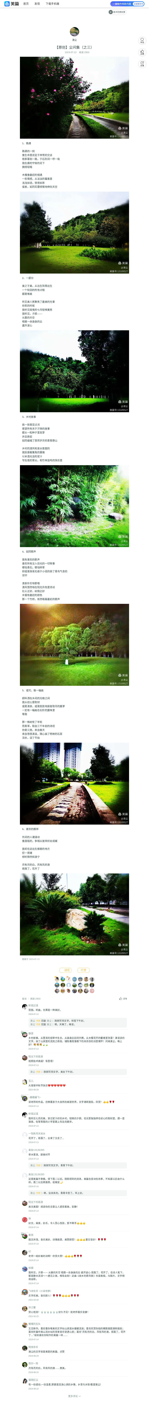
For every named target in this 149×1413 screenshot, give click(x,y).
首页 (26, 3)
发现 (37, 3)
